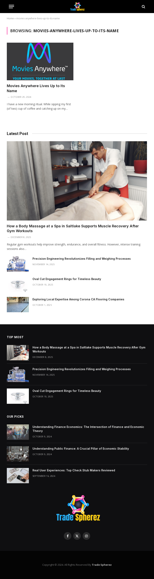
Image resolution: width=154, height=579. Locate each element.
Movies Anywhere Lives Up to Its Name (36, 88)
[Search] (143, 6)
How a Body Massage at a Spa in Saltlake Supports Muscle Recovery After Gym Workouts (73, 228)
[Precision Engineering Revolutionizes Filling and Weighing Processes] (18, 264)
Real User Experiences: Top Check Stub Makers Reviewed (73, 470)
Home (10, 18)
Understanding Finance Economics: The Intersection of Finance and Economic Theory (88, 429)
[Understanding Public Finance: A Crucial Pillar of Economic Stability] (18, 454)
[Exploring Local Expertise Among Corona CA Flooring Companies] (18, 304)
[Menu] (11, 6)
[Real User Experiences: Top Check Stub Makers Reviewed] (18, 475)
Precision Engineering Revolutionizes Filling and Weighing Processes (81, 258)
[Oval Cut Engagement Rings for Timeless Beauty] (18, 284)
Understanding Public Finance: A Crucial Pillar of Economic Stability (80, 448)
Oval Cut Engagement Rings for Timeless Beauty (66, 279)
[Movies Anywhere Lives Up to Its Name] (40, 61)
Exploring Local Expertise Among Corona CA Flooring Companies (78, 299)
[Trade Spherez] (77, 6)
